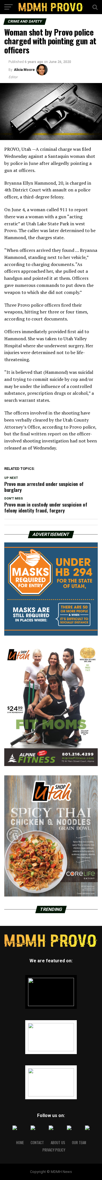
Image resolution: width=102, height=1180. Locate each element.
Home (20, 1142)
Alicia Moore (24, 70)
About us (58, 1142)
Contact (37, 1142)
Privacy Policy (53, 1150)
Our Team (79, 1142)
